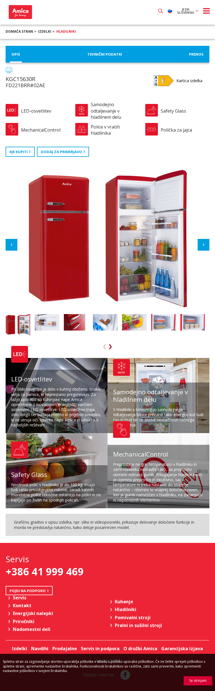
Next (203, 245)
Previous (11, 245)
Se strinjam (198, 680)
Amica (19, 12)
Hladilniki (66, 31)
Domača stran (19, 31)
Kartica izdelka (189, 80)
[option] (18, 325)
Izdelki (44, 31)
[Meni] (206, 10)
